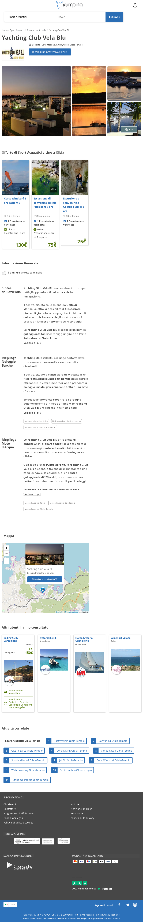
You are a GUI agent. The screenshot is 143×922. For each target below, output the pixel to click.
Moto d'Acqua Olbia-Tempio (39, 509)
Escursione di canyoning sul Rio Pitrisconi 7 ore (45, 203)
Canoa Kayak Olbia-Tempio (116, 750)
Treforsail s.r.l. (48, 638)
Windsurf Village (120, 638)
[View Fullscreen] (6, 561)
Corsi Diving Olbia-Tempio (72, 750)
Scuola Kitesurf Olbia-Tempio (28, 760)
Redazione (77, 813)
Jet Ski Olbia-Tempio (70, 760)
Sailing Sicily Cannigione (11, 639)
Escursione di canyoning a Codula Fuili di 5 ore (73, 205)
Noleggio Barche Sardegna (66, 421)
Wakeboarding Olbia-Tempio (27, 770)
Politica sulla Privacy (82, 818)
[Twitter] (128, 906)
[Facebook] (119, 906)
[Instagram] (135, 906)
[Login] (135, 5)
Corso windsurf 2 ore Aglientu (15, 200)
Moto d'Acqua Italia (35, 503)
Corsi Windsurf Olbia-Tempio (113, 760)
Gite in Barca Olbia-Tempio (27, 750)
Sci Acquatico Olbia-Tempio (76, 770)
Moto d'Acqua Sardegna (62, 503)
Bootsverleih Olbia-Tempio (69, 740)
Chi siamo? (9, 804)
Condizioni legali (13, 818)
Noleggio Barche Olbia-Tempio (40, 427)
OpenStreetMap (71, 612)
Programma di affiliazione (18, 813)
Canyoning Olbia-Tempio (113, 740)
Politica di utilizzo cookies (18, 822)
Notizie (75, 804)
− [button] (6, 553)
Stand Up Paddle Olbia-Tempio (30, 779)
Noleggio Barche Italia (36, 421)
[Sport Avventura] (69, 5)
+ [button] (6, 548)
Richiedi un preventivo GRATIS (49, 52)
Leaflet (59, 612)
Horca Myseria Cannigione (84, 639)
